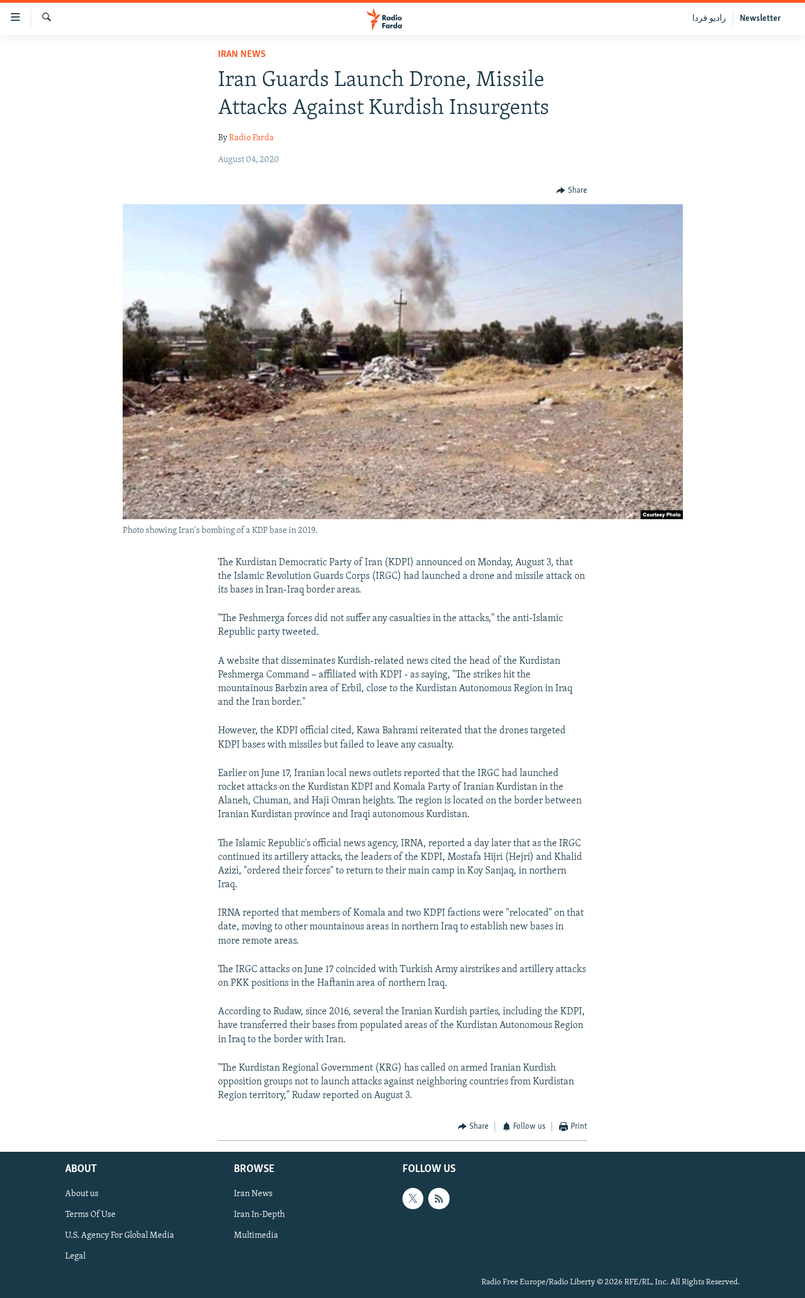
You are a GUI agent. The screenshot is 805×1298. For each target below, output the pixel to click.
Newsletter (760, 18)
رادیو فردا (709, 18)
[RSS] (438, 1198)
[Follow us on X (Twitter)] (413, 1198)
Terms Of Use (90, 1214)
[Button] (571, 190)
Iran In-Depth (259, 1214)
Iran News (242, 55)
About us (82, 1194)
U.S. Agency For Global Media (119, 1235)
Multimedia (256, 1235)
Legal (75, 1256)
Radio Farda (251, 138)
